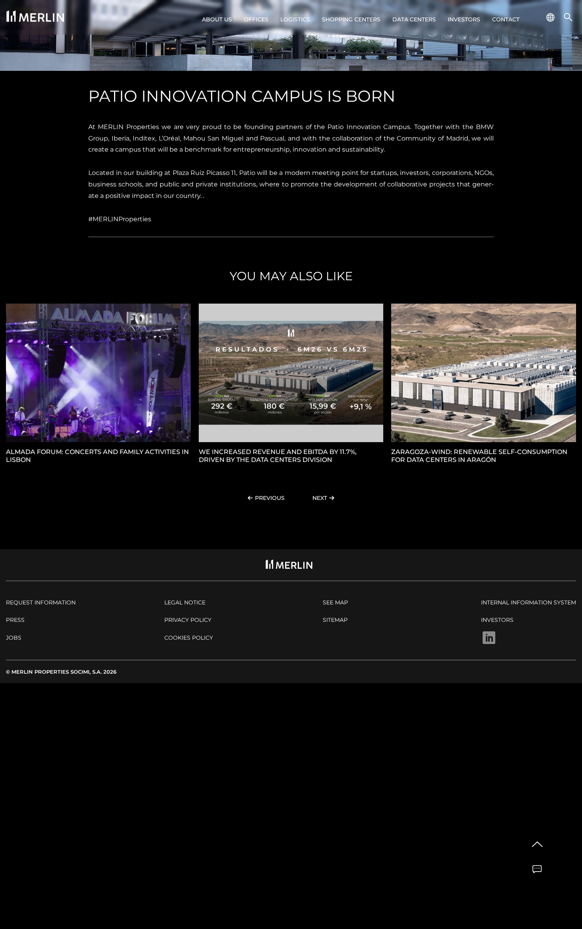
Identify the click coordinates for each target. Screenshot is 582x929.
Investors (464, 19)
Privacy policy (187, 619)
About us (217, 19)
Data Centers (414, 19)
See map (335, 602)
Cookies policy (188, 637)
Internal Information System (528, 602)
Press (15, 619)
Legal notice (184, 602)
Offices (256, 19)
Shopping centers (351, 19)
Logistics (295, 19)
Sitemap (335, 619)
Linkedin (489, 637)
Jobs (13, 637)
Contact (505, 19)
